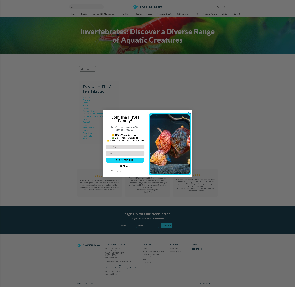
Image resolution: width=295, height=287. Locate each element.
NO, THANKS (125, 166)
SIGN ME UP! (125, 160)
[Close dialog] (190, 112)
